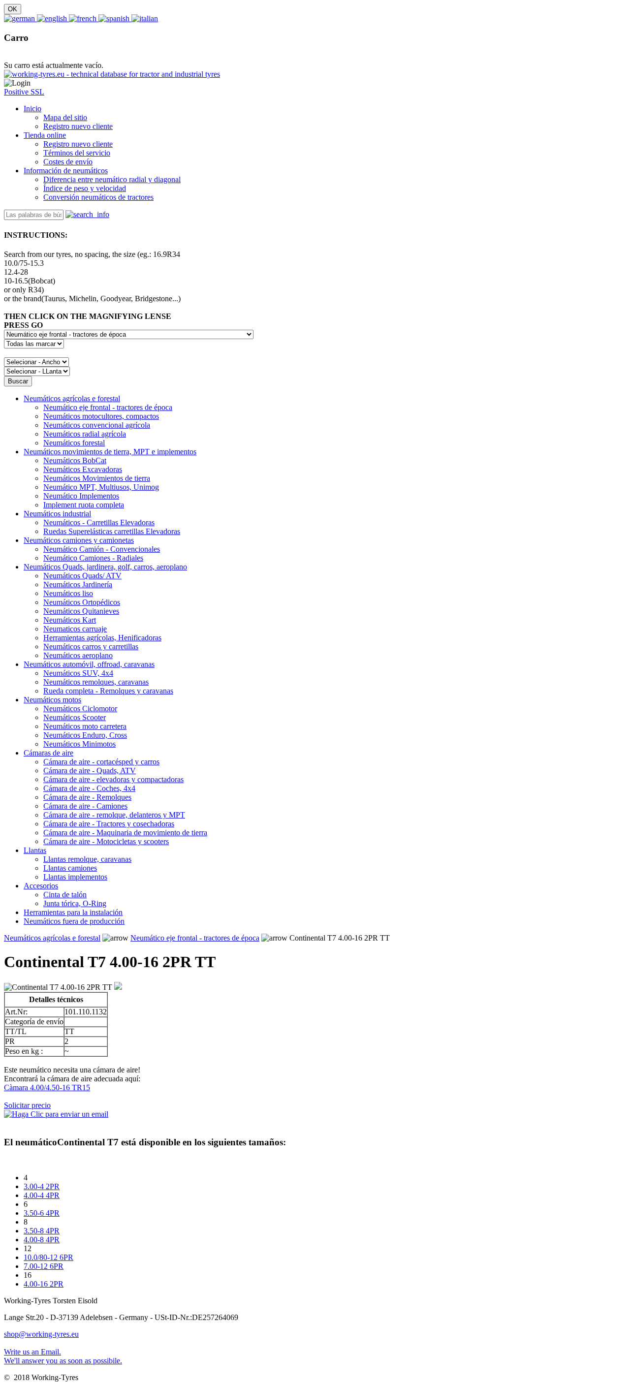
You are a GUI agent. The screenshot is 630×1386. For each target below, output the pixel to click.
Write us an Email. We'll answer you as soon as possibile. (63, 1356)
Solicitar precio (27, 1105)
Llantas (35, 850)
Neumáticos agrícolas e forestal (72, 398)
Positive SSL (24, 92)
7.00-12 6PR (43, 1266)
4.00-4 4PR (42, 1195)
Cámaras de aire (48, 753)
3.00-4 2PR (42, 1186)
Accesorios (41, 886)
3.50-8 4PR (42, 1231)
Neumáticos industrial (57, 513)
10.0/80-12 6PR (48, 1257)
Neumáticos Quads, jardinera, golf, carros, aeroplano (105, 567)
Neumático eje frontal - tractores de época (194, 938)
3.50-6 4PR (42, 1213)
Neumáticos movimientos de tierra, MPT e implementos (110, 451)
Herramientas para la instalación (73, 912)
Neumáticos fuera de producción (74, 921)
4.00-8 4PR (42, 1239)
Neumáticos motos (52, 699)
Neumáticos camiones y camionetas (79, 540)
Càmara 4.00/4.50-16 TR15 (47, 1087)
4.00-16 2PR (43, 1284)
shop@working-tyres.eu (41, 1334)
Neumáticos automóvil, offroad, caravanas (89, 664)
